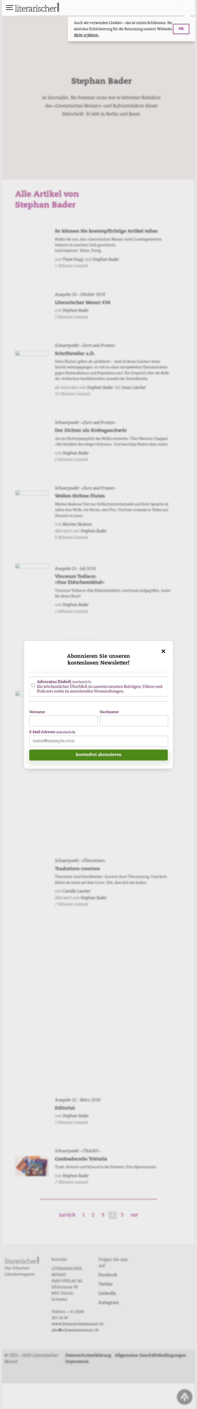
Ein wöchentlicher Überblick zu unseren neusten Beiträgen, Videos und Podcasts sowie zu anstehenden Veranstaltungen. (99, 686)
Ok (181, 29)
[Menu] (9, 8)
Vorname (37, 712)
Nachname (109, 712)
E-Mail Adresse (52, 732)
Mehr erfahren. (86, 35)
